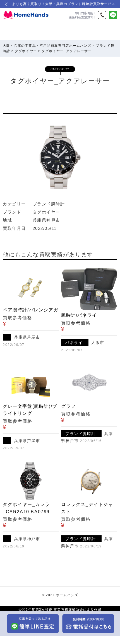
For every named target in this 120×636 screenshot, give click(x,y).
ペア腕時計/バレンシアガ (30, 309)
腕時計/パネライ (79, 315)
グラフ (68, 406)
